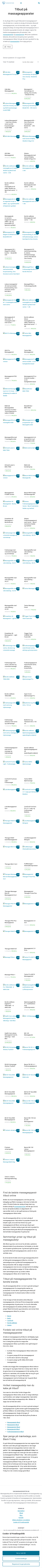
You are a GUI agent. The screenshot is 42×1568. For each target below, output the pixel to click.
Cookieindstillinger (21, 1558)
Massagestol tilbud (13, 1425)
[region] (21, 1549)
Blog (21, 1515)
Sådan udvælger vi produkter (21, 1520)
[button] (39, 3)
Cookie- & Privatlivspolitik (21, 1522)
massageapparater (20, 1206)
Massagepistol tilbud (13, 1427)
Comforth (10, 1320)
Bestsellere (21, 1511)
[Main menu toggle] (21, 3)
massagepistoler (8, 34)
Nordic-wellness (12, 1323)
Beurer (9, 1316)
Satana (9, 1325)
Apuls (9, 1318)
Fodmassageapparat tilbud (15, 1431)
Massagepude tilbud (13, 1429)
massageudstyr (14, 41)
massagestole (19, 34)
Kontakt (21, 1517)
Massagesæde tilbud (13, 1422)
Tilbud (21, 1513)
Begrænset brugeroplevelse (21, 1564)
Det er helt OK (21, 1553)
